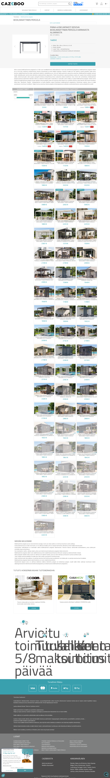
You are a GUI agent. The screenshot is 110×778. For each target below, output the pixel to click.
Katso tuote (72, 64)
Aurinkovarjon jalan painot (22, 743)
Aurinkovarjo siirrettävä (21, 741)
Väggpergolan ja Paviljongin (78, 746)
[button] (15, 46)
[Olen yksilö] (101, 3)
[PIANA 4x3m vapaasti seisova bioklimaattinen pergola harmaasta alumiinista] (30, 46)
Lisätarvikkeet (84, 10)
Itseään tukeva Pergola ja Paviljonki (53, 741)
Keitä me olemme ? (47, 763)
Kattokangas (46, 743)
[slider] (15, 98)
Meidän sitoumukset (48, 765)
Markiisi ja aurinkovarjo (65, 10)
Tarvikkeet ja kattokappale (78, 744)
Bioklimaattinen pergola (29, 10)
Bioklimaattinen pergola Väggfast (24, 746)
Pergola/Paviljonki (75, 743)
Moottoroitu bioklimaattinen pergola (54, 750)
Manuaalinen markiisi (48, 746)
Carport (47, 10)
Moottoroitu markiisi (76, 741)
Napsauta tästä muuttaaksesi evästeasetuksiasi (55, 776)
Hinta (15, 92)
